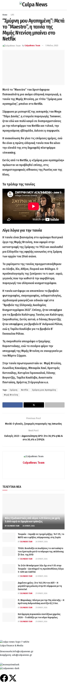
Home (4, 15)
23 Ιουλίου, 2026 (41, 559)
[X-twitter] (13, 678)
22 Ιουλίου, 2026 (41, 576)
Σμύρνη (13, 390)
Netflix (24, 390)
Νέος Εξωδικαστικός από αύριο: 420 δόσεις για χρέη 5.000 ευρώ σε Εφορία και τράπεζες (32, 520)
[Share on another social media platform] (55, 405)
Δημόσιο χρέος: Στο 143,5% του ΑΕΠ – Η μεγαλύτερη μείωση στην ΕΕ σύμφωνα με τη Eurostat (40, 586)
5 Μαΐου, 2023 (52, 45)
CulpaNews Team (32, 45)
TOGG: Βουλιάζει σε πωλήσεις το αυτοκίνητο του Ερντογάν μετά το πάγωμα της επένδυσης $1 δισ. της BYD (41, 551)
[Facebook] (4, 678)
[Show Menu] (3, 5)
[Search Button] (63, 5)
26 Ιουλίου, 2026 (28, 526)
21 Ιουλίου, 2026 (41, 593)
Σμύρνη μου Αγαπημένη (44, 390)
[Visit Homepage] (33, 5)
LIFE (12, 15)
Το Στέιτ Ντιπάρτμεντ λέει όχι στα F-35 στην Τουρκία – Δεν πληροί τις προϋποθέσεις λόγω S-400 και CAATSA (41, 568)
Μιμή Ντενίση (11, 395)
